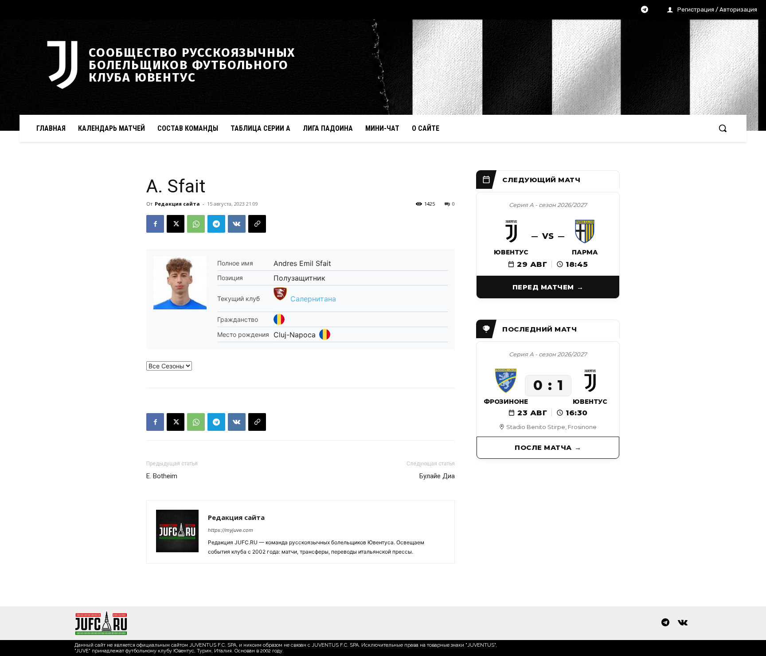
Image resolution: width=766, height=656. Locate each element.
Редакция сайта (177, 203)
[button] (722, 128)
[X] (175, 224)
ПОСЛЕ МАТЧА (543, 447)
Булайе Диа (437, 476)
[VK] (237, 224)
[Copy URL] (257, 224)
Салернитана (313, 298)
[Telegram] (644, 10)
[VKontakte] (683, 623)
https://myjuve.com (230, 530)
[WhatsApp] (196, 224)
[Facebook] (155, 224)
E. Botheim (161, 476)
